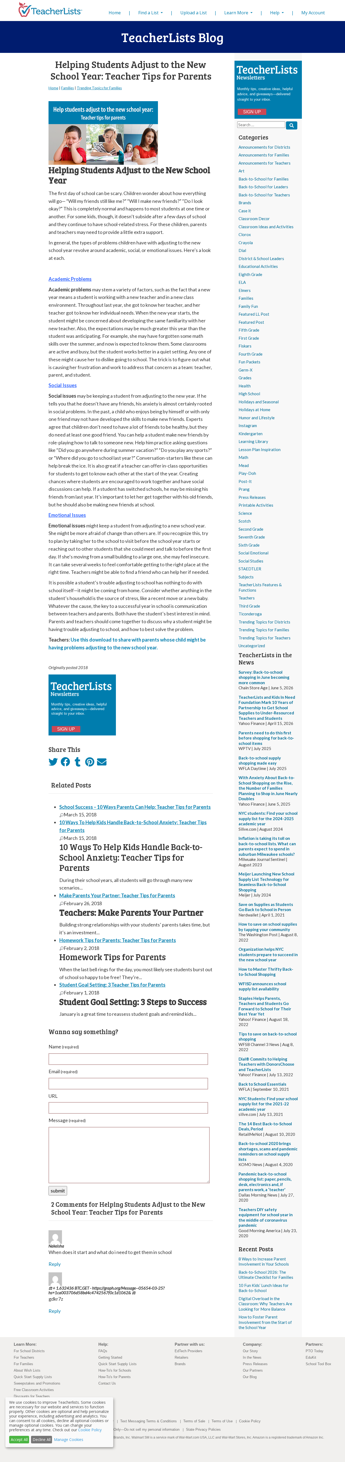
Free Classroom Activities (34, 1390)
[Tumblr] (77, 763)
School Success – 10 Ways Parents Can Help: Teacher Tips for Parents (135, 807)
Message (67, 1120)
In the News (252, 1357)
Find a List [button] (149, 13)
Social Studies (251, 560)
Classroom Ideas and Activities (266, 226)
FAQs (102, 1351)
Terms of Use (222, 1421)
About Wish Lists (27, 1370)
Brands (245, 202)
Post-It (245, 481)
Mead (244, 465)
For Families (23, 1364)
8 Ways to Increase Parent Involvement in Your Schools (264, 1261)
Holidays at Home (254, 409)
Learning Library (253, 441)
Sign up (252, 112)
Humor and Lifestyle (257, 417)
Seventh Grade (252, 536)
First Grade (249, 338)
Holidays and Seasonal (259, 401)
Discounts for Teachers (32, 1396)
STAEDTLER (250, 568)
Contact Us (107, 1383)
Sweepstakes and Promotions (37, 1383)
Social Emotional (253, 552)
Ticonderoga (250, 613)
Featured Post (251, 322)
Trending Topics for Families (264, 629)
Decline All (42, 1439)
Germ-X (246, 369)
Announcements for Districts (264, 147)
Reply (55, 1264)
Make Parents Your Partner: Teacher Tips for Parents (117, 895)
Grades (245, 377)
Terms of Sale (194, 1421)
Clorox (245, 234)
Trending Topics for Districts (264, 621)
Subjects (246, 576)
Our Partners (253, 1370)
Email (63, 1071)
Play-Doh (247, 473)
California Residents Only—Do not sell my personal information (130, 1429)
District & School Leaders (261, 258)
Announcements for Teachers (265, 163)
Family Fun (248, 306)
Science (245, 513)
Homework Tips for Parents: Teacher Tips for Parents (117, 940)
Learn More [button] (236, 13)
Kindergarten (251, 433)
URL (53, 1096)
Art (241, 170)
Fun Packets (249, 361)
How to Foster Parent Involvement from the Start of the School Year (265, 1322)
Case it (245, 210)
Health (245, 385)
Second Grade (251, 529)
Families (246, 298)
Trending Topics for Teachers (265, 637)
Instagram (248, 425)
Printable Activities (256, 505)
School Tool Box (318, 1364)
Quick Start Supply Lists (33, 1377)
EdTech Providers (188, 1351)
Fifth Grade (249, 330)
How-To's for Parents (114, 1377)
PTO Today (314, 1351)
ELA (242, 282)
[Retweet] (53, 763)
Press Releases (252, 497)
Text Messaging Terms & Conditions (148, 1421)
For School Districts (29, 1351)
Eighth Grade (250, 274)
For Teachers (24, 1357)
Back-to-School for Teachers (264, 194)
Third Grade (249, 606)
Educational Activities (258, 266)
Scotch (245, 521)
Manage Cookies (68, 1439)
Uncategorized (252, 645)
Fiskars (245, 345)
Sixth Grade (249, 545)
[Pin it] (89, 763)
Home (116, 12)
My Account (313, 13)
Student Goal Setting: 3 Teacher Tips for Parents (112, 985)
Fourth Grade (251, 354)
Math (243, 457)
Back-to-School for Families (264, 178)
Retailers (181, 1357)
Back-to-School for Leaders (263, 186)
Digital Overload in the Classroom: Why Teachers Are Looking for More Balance (265, 1303)
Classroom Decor (254, 218)
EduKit (311, 1357)
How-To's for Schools (114, 1370)
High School (249, 393)
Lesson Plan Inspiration (260, 449)
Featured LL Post (254, 314)
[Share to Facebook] (65, 762)
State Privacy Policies (203, 1429)
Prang (244, 489)
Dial (242, 250)
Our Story (250, 1351)
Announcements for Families (264, 154)
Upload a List (193, 13)
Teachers (247, 597)
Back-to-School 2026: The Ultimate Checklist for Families (266, 1275)
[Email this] (101, 763)
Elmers (245, 290)
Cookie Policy (250, 1421)
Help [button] (275, 13)
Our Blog (250, 1377)
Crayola (246, 242)
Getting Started (110, 1357)
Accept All (19, 1439)
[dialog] (59, 1422)
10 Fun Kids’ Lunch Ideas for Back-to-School (264, 1288)
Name (64, 1046)
